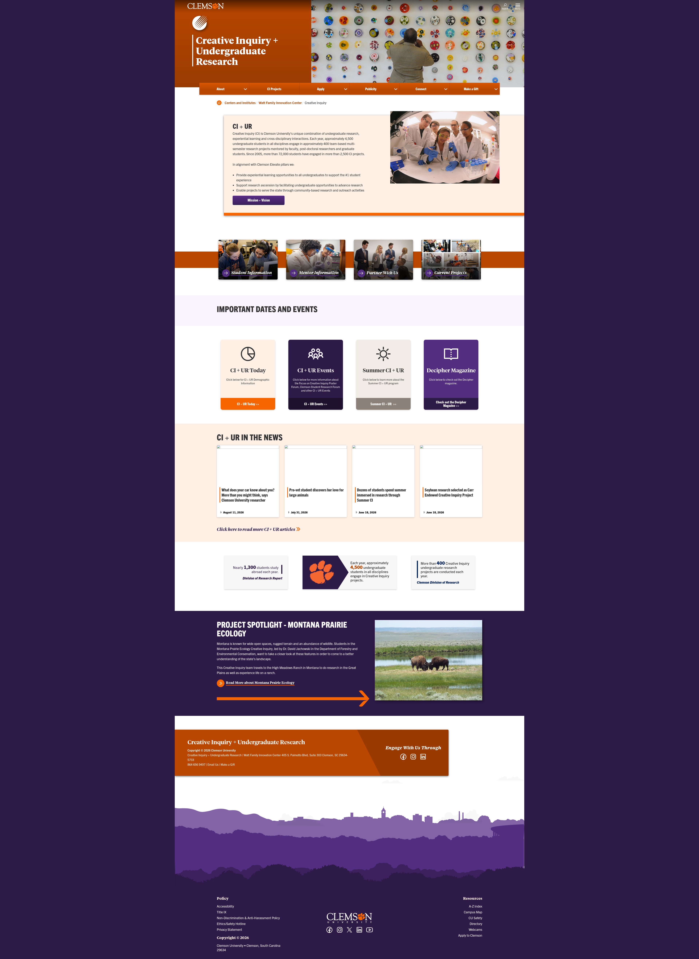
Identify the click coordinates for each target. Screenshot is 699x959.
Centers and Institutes (240, 103)
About (220, 89)
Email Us (213, 764)
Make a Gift (471, 89)
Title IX (221, 912)
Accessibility (225, 906)
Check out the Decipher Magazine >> (451, 403)
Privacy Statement (229, 929)
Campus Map (473, 912)
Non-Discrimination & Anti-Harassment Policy (248, 918)
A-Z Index (475, 906)
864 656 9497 (196, 764)
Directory (476, 924)
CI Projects (274, 89)
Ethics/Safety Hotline (231, 924)
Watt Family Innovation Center (280, 103)
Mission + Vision (259, 200)
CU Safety (475, 918)
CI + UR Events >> (315, 404)
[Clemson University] (205, 9)
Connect (421, 89)
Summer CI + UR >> (383, 404)
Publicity (370, 89)
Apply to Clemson (470, 935)
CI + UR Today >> (248, 404)
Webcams (475, 929)
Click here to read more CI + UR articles (256, 529)
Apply (320, 89)
